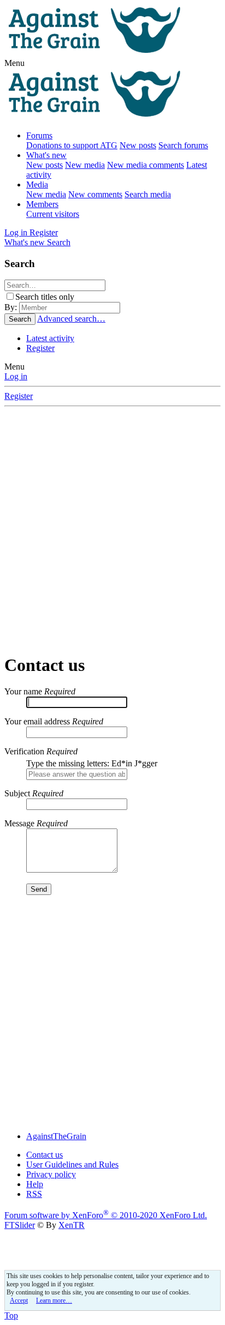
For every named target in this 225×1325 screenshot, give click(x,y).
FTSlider (19, 1225)
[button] (14, 63)
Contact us (44, 1154)
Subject (17, 793)
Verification (24, 751)
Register (40, 348)
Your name (23, 691)
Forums (39, 135)
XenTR (71, 1225)
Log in (15, 376)
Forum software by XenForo (105, 1215)
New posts (138, 145)
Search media (148, 194)
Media (37, 184)
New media (85, 165)
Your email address (37, 721)
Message (19, 823)
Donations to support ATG (71, 145)
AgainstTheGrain (56, 1136)
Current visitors (52, 214)
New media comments (145, 165)
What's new (46, 155)
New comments (95, 194)
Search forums (183, 145)
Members (42, 204)
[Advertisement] (112, 529)
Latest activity (50, 338)
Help (34, 1184)
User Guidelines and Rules (72, 1164)
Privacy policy (51, 1174)
